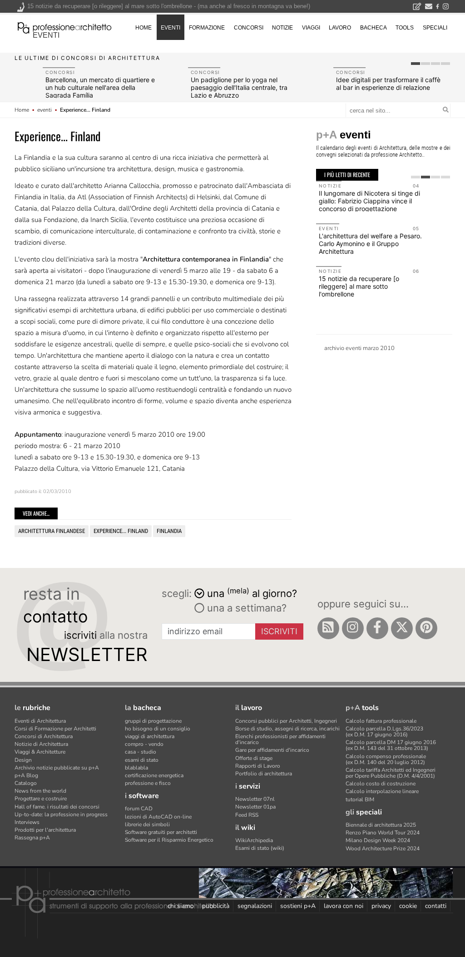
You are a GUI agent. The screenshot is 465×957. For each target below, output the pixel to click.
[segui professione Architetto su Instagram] (353, 628)
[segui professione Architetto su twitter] (402, 628)
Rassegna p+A (32, 837)
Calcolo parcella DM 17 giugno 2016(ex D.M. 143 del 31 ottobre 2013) (391, 745)
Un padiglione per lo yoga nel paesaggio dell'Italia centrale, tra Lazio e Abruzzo (239, 87)
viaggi (311, 28)
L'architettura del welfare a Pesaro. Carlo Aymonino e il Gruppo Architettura (370, 243)
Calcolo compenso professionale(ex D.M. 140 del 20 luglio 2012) (386, 759)
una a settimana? (245, 608)
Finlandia (169, 531)
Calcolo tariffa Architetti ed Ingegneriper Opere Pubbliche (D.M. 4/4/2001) (390, 772)
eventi (46, 35)
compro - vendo (144, 744)
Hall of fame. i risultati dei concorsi (57, 806)
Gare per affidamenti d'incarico (272, 750)
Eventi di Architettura (40, 721)
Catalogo (26, 783)
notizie (282, 28)
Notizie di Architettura (41, 744)
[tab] (415, 63)
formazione (207, 28)
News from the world (40, 790)
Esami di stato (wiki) (259, 848)
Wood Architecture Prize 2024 (383, 848)
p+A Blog (26, 775)
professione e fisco (148, 783)
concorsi (248, 28)
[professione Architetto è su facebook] (377, 628)
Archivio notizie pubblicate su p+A (57, 767)
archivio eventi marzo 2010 (359, 348)
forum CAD (139, 808)
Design (23, 760)
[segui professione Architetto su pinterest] (426, 628)
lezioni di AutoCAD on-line (158, 816)
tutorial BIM (360, 799)
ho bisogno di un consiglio (157, 728)
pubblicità (215, 906)
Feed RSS (246, 815)
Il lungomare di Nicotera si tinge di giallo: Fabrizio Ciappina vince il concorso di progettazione (369, 200)
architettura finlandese (51, 531)
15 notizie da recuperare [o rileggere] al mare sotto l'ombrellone (359, 286)
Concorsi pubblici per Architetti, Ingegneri (286, 721)
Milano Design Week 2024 (378, 840)
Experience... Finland (121, 531)
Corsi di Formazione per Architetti (55, 728)
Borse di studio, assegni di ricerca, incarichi (287, 728)
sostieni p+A (298, 906)
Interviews (27, 822)
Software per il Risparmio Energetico (169, 840)
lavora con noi (343, 906)
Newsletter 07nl (255, 799)
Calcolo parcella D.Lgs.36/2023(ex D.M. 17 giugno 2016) (384, 731)
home (143, 28)
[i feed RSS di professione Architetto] (328, 628)
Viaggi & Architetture (40, 751)
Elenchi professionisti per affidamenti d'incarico (280, 739)
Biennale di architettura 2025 (381, 825)
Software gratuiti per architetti (161, 832)
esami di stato (141, 760)
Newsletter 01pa (255, 806)
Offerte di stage (253, 758)
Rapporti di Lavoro (257, 766)
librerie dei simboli (147, 824)
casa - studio (140, 751)
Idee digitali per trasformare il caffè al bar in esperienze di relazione (388, 83)
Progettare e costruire (41, 798)
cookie (408, 906)
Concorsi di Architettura (44, 736)
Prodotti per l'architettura (45, 830)
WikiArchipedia (254, 840)
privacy (381, 906)
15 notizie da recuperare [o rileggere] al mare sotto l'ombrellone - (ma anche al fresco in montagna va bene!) (168, 6)
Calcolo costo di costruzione (381, 783)
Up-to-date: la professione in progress (61, 814)
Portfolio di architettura (263, 773)
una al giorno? (252, 592)
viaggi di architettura (149, 736)
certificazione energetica (154, 775)
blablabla (136, 767)
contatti (435, 906)
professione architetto (64, 27)
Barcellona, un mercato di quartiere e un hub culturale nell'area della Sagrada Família (100, 87)
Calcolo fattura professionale (381, 721)
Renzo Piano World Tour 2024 (383, 832)
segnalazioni (254, 906)
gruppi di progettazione (153, 721)
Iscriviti (279, 631)
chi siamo (181, 906)
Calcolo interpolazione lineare (382, 791)
